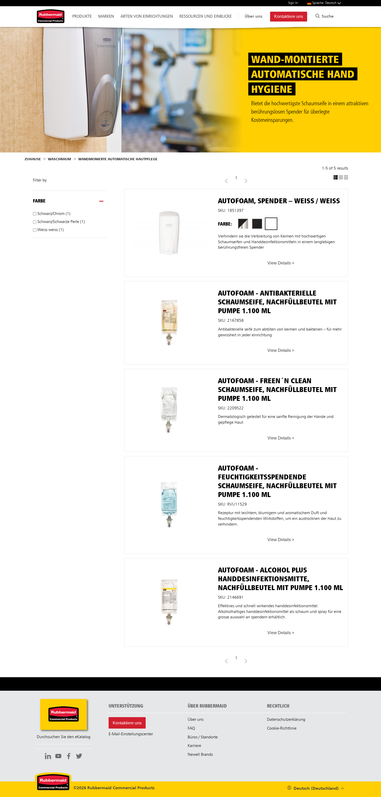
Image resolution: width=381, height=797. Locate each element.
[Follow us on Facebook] (68, 756)
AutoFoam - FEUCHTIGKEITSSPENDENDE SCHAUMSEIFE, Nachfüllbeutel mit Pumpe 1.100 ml (169, 464)
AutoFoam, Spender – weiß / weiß (169, 191)
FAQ (191, 728)
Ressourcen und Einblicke (205, 17)
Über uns (253, 17)
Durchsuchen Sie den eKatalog (63, 737)
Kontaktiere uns (288, 16)
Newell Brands (200, 755)
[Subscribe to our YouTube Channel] (58, 756)
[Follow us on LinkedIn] (48, 756)
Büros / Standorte (203, 737)
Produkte (82, 17)
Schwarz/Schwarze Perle (60, 222)
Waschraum (59, 159)
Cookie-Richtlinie (282, 728)
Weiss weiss (50, 230)
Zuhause (33, 159)
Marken (106, 17)
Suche (327, 17)
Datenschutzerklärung (286, 720)
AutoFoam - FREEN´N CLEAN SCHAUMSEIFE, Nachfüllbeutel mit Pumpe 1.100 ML (169, 373)
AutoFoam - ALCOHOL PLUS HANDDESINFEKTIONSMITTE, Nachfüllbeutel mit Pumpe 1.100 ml (169, 565)
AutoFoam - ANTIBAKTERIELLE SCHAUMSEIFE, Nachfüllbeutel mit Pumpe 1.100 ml (169, 286)
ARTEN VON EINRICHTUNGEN (147, 17)
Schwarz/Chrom (53, 214)
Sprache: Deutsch (324, 3)
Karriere (194, 746)
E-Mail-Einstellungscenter (131, 734)
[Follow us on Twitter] (79, 756)
